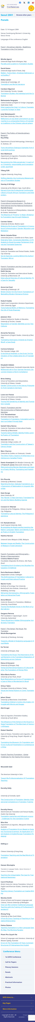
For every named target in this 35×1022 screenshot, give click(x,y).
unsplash (22, 1017)
